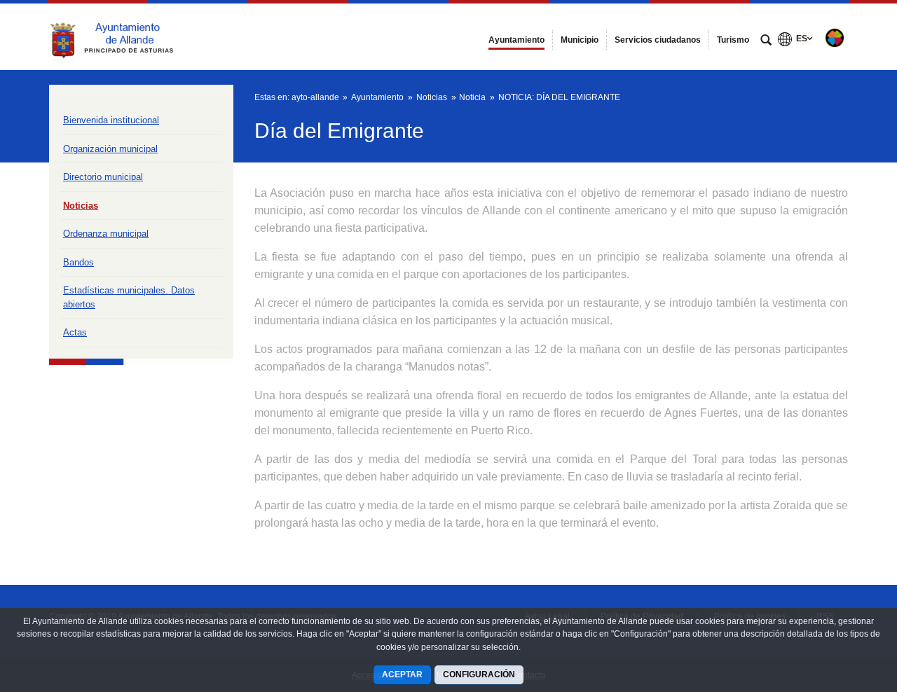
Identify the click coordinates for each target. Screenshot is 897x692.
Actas (75, 332)
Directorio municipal (103, 177)
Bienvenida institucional (111, 120)
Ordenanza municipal (106, 233)
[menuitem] (516, 40)
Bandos (78, 262)
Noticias (80, 205)
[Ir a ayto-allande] (126, 36)
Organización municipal (110, 149)
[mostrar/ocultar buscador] (766, 41)
